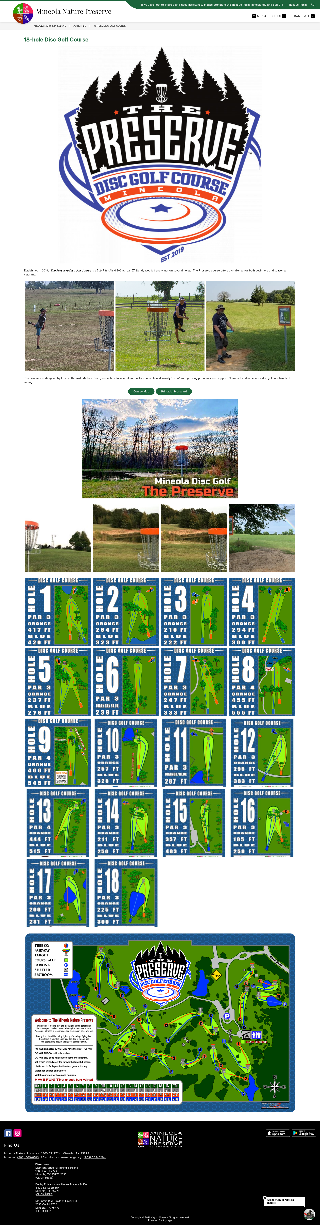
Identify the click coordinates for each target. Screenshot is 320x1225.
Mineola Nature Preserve (50, 25)
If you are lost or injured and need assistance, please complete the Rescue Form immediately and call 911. (212, 4)
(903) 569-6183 (28, 1157)
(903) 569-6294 (95, 1157)
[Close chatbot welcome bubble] (265, 1198)
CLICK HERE (44, 1177)
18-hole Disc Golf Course (110, 25)
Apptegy (167, 1220)
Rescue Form (298, 4)
